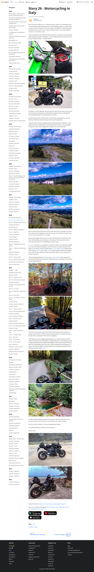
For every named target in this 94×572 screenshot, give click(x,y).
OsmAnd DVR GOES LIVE (14, 463)
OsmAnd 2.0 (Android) (14, 455)
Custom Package (13, 236)
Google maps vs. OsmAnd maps (16, 438)
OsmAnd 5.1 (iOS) (13, 81)
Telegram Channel (33, 557)
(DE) (68, 507)
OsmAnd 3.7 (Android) (14, 241)
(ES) (32, 509)
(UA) (29, 509)
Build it (10, 559)
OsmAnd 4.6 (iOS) (13, 131)
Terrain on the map (13, 160)
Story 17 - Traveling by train (15, 277)
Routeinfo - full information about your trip (17, 285)
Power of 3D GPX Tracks (14, 103)
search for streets (55, 257)
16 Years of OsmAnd (13, 30)
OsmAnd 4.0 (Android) (14, 204)
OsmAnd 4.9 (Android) (14, 101)
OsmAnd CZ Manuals (73, 550)
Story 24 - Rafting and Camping (16, 229)
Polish (49, 557)
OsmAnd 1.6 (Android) (14, 484)
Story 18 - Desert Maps (14, 264)
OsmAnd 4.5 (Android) (14, 143)
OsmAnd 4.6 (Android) (14, 129)
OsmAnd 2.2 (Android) (14, 441)
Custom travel (12, 374)
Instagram (63, 504)
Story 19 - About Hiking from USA (16, 259)
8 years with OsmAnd (14, 379)
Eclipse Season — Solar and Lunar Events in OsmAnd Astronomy (17, 14)
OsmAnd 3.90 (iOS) (13, 211)
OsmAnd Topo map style (14, 423)
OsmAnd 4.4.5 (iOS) (13, 150)
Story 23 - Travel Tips (14, 232)
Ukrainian (50, 554)
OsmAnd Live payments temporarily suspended (17, 389)
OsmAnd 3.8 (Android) (14, 224)
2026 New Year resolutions (15, 69)
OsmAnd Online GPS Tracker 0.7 (16, 304)
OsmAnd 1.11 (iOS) (13, 446)
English (50, 546)
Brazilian (50, 561)
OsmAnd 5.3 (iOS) (13, 45)
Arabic (49, 563)
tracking (55, 248)
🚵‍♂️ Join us (33, 2)
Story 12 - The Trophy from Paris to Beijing (17, 298)
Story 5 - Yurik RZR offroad (15, 334)
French (50, 548)
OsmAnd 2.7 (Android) (14, 406)
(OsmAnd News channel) (52, 507)
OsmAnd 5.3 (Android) (14, 47)
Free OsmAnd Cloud (13, 138)
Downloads (12, 557)
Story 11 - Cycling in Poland (15, 309)
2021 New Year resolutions (15, 217)
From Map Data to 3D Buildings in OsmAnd (17, 33)
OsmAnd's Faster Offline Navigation (17, 83)
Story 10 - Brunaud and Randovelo (17, 311)
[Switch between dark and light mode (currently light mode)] (92, 2)
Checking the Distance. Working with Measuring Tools (17, 22)
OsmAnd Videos (12, 393)
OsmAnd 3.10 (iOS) (13, 275)
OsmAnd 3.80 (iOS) (13, 227)
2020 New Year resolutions (15, 272)
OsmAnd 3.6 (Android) (14, 252)
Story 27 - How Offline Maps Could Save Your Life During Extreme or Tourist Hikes (17, 177)
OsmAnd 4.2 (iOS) (13, 189)
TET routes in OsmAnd (14, 136)
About (10, 563)
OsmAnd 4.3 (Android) (14, 171)
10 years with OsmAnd (14, 234)
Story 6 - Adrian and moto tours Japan (16, 331)
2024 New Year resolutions (15, 126)
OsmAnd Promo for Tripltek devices (17, 120)
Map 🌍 (11, 548)
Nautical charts (12, 460)
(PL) (39, 509)
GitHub (69, 2)
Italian (49, 552)
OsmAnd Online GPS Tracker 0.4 (16, 351)
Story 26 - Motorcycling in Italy (16, 220)
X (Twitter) (50, 504)
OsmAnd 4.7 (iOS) (13, 116)
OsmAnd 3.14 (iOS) (13, 239)
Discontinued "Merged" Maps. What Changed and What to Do (17, 18)
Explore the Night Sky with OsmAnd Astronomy (17, 37)
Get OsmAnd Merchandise (74, 552)
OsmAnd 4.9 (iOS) (13, 99)
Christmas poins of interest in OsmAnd (16, 420)
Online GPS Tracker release (15, 367)
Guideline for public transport (16, 346)
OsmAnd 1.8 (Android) (14, 473)
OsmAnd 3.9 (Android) (14, 209)
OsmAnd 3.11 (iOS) (13, 270)
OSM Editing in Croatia (14, 173)
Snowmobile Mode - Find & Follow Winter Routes (17, 59)
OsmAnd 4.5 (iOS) (13, 133)
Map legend (12, 554)
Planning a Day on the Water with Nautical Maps (17, 26)
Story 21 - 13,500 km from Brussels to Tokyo (17, 249)
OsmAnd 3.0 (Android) (14, 381)
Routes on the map (13, 181)
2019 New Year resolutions (15, 360)
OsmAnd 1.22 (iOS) (13, 443)
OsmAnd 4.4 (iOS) (13, 155)
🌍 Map (28, 2)
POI (48, 250)
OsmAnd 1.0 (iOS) (13, 453)
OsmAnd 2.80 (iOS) (13, 321)
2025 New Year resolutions (15, 96)
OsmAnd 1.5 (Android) (14, 482)
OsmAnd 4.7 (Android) (14, 118)
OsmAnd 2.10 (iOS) (13, 384)
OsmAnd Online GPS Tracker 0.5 (16, 323)
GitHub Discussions (33, 546)
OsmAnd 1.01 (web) (13, 106)
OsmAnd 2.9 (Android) (14, 386)
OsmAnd (30, 245)
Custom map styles (13, 148)
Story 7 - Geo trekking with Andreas (17, 325)
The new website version (14, 191)
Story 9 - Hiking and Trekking (16, 316)
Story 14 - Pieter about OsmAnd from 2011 (17, 291)
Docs (12, 2)
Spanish (50, 559)
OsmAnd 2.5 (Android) (14, 416)
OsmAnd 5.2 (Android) (14, 73)
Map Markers (12, 401)
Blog (16, 2)
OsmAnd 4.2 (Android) (14, 186)
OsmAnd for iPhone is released (16, 458)
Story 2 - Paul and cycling (15, 342)
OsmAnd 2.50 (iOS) (13, 354)
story (33, 524)
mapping (62, 248)
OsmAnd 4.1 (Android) (14, 202)
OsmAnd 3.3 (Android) (14, 349)
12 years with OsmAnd (14, 184)
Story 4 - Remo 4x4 (13, 337)
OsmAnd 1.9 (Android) (14, 471)
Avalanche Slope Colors (14, 63)
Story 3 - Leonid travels (14, 339)
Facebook (41, 504)
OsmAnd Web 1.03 (13, 40)
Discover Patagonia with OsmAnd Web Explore (16, 53)
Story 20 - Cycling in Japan (15, 257)
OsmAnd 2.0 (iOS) (13, 398)
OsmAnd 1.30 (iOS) (13, 411)
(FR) (65, 507)
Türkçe (50, 566)
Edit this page (33, 527)
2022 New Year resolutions (15, 197)
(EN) (61, 507)
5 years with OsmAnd (14, 448)
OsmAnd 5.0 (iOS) (13, 88)
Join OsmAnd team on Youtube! (16, 465)
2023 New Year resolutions (15, 166)
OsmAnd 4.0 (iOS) (13, 206)
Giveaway (11, 362)
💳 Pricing (21, 2)
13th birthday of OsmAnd (15, 153)
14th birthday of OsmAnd (15, 113)
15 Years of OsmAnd (13, 76)
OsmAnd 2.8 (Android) (14, 403)
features (44, 348)
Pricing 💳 (11, 546)
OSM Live (11, 430)
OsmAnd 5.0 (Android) (14, 90)
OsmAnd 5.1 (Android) (14, 78)
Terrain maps (12, 141)
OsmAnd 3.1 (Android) (14, 369)
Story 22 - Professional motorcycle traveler (17, 244)
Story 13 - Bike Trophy (14, 295)
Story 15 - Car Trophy (14, 288)
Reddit (55, 504)
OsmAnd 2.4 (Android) (14, 425)
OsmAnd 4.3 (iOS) (13, 168)
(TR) (44, 509)
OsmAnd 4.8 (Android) (14, 111)
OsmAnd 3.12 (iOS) (13, 254)
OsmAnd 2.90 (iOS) (13, 306)
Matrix (30, 559)
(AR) (41, 509)
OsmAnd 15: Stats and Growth (16, 85)
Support (70, 554)
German (50, 550)
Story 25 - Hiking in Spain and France (17, 222)
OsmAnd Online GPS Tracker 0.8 (16, 262)
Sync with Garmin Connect (15, 42)
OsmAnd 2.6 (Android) (14, 408)
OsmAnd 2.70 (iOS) (13, 328)
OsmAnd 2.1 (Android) (14, 451)
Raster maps (12, 146)
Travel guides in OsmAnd (15, 376)
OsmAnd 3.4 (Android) (14, 313)
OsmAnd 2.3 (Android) (14, 433)
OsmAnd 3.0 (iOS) (13, 301)
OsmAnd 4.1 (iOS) (13, 199)
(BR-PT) (35, 509)
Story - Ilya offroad (13, 344)
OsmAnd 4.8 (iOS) (13, 108)
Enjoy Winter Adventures (14, 56)
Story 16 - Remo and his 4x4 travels (17, 280)
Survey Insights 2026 (14, 50)
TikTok (46, 504)
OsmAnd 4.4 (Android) (14, 158)
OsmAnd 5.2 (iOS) (13, 71)
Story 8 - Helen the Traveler (15, 318)
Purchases (11, 552)
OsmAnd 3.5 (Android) (14, 282)
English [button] (62, 2)
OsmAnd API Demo (13, 428)
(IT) (63, 507)
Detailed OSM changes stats (15, 364)
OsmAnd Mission (13, 372)
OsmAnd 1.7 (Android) (14, 476)
